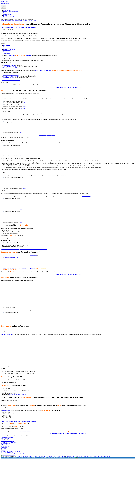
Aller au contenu (4, 1)
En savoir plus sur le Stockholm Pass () (24, 249)
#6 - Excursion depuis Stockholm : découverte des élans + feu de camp (16, 435)
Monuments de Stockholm (93, 438)
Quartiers (5, 15)
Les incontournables (7, 14)
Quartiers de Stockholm (105, 438)
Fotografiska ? (9, 49)
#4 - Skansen (3, 430)
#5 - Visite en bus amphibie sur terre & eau (10, 433)
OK (76, 439)
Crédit (24, 102)
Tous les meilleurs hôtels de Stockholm (11, 80)
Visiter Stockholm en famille (58, 438)
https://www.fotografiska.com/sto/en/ (17, 376)
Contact (35, 438)
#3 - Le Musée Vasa (5, 427)
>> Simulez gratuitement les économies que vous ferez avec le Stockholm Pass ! (18, 20)
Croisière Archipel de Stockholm (10, 11)
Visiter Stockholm (5, 3)
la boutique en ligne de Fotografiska (47, 135)
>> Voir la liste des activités (7, 418)
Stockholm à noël (82, 438)
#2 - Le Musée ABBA (6, 425)
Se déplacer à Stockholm (8, 16)
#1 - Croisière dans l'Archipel (7, 422)
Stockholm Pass (6, 10)
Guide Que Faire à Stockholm (45, 438)
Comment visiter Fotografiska (19, 55)
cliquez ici (23, 108)
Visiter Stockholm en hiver (72, 438)
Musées (5, 12)
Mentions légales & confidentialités (25, 438)
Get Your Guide (33, 255)
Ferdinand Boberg (86, 196)
